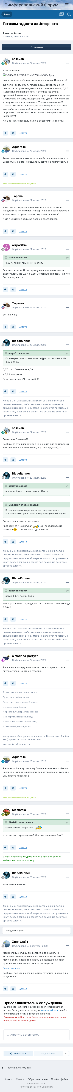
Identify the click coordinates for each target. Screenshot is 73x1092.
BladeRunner (21, 341)
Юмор (25, 36)
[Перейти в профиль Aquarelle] (6, 149)
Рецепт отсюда (11, 968)
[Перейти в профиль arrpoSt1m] (6, 247)
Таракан (18, 196)
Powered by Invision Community (36, 1086)
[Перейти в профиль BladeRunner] (6, 342)
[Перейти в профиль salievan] (6, 61)
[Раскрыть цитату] (6, 257)
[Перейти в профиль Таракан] (6, 198)
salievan (16, 33)
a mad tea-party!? (25, 656)
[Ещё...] (67, 63)
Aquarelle (19, 147)
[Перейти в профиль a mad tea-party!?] (6, 658)
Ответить (36, 47)
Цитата (23, 132)
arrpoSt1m (19, 245)
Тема (19, 1079)
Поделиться (19, 1053)
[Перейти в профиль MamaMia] (6, 812)
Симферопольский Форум (31, 4)
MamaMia (19, 810)
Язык (8, 1079)
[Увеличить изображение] (28, 74)
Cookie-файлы (59, 1079)
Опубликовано (29, 63)
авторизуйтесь (49, 1010)
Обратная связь (38, 1079)
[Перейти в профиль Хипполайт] (6, 943)
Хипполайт (20, 941)
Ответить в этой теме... (24, 1034)
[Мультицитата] (5, 133)
